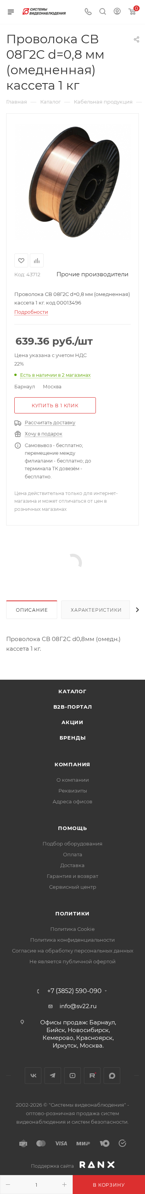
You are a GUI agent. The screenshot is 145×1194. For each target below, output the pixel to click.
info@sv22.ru (78, 1006)
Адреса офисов (72, 801)
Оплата (72, 854)
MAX (112, 1075)
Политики (72, 913)
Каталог (72, 691)
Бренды (73, 738)
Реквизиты (72, 790)
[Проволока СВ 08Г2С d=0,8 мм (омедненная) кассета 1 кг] (73, 182)
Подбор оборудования (72, 843)
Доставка (72, 865)
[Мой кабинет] (117, 12)
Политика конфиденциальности (72, 940)
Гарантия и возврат (72, 876)
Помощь (72, 828)
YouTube (72, 1075)
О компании (72, 780)
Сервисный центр (72, 887)
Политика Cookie (72, 929)
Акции (72, 722)
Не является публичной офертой (72, 961)
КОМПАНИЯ (72, 764)
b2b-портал (72, 707)
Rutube (92, 1075)
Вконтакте (33, 1075)
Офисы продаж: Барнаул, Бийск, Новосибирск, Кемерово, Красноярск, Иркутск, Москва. (78, 1034)
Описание (32, 610)
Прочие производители (92, 274)
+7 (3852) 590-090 (74, 991)
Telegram (52, 1075)
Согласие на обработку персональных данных (72, 950)
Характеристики (96, 610)
